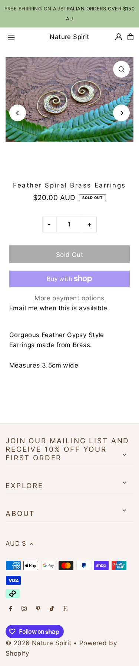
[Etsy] (65, 609)
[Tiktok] (52, 609)
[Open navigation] (19, 36)
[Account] (118, 36)
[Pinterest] (38, 609)
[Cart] (130, 36)
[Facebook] (10, 609)
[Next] (121, 113)
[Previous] (17, 113)
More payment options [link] (69, 298)
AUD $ (16, 543)
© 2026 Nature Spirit (39, 643)
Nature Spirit (69, 36)
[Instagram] (24, 609)
